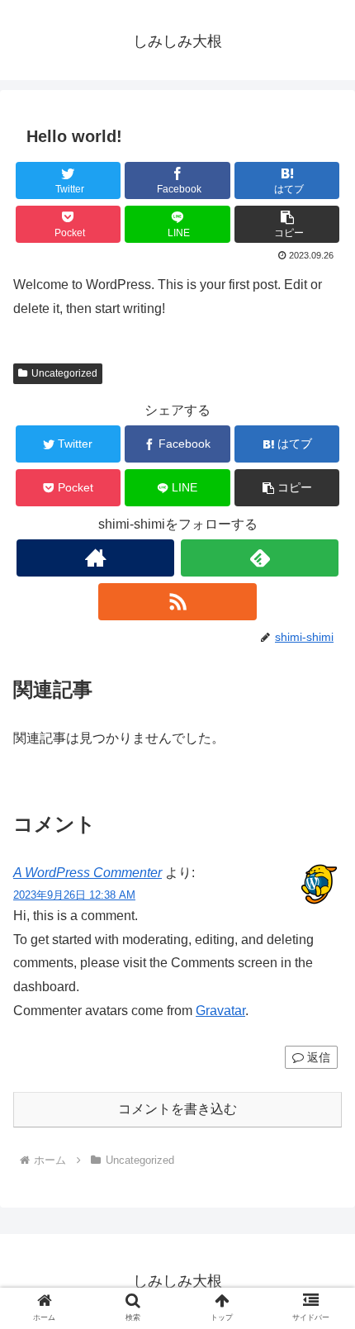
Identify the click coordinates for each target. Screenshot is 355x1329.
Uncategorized (64, 373)
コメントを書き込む (177, 1109)
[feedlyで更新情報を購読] (259, 558)
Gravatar (220, 1011)
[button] (286, 224)
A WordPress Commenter (87, 873)
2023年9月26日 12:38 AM (74, 895)
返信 (317, 1057)
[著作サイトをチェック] (95, 558)
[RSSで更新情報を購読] (177, 601)
